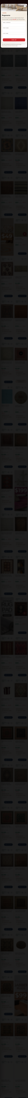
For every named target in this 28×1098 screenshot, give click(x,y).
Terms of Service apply (13, 45)
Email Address (6, 22)
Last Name (5, 33)
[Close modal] (25, 6)
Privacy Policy (4, 45)
